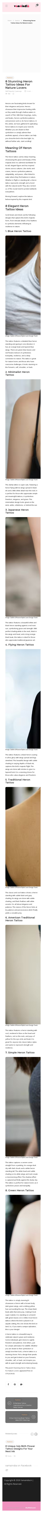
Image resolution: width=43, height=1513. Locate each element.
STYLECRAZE (10, 1374)
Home (10, 20)
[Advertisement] (21, 49)
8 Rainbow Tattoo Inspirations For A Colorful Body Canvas (22, 1405)
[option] (21, 1447)
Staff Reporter (9, 91)
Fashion (17, 20)
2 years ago (18, 91)
